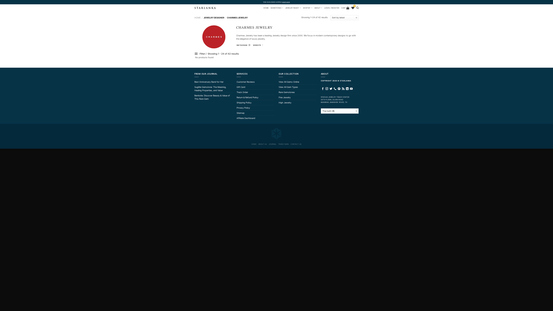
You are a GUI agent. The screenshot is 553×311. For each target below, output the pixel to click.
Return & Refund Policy (247, 97)
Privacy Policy (243, 108)
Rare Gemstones (287, 92)
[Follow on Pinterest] (339, 88)
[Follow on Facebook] (322, 88)
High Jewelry (285, 102)
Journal (272, 144)
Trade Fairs (283, 144)
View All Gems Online (289, 82)
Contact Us (296, 144)
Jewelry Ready (292, 8)
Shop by (306, 8)
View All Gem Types (288, 87)
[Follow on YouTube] (351, 88)
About (317, 8)
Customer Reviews (246, 82)
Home (197, 17)
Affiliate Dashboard (246, 118)
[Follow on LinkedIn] (347, 88)
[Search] (357, 8)
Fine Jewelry (285, 97)
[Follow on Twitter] (331, 88)
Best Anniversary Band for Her (209, 82)
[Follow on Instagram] (326, 88)
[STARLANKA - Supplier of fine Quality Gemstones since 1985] (205, 8)
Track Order (242, 92)
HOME (266, 8)
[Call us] (335, 88)
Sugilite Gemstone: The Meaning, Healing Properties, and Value (210, 89)
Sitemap (241, 113)
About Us (262, 144)
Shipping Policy (244, 102)
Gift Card (241, 87)
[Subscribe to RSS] (343, 88)
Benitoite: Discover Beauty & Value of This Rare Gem (212, 97)
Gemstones (276, 8)
